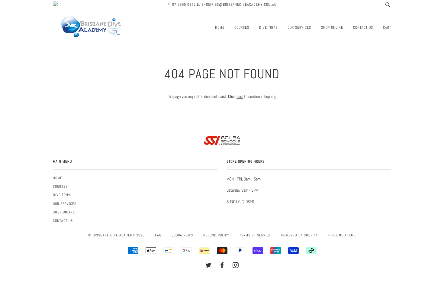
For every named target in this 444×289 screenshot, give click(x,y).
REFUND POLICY (216, 235)
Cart (387, 27)
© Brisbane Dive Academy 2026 (116, 235)
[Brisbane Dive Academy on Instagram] (236, 266)
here (239, 96)
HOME (219, 27)
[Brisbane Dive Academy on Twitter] (208, 266)
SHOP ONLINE (332, 27)
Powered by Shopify (299, 235)
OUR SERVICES (299, 27)
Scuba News (182, 235)
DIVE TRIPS (268, 27)
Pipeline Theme (342, 235)
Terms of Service (255, 235)
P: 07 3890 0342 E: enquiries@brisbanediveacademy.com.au (222, 4)
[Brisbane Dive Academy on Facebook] (222, 266)
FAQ (158, 235)
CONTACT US (363, 27)
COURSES (241, 27)
